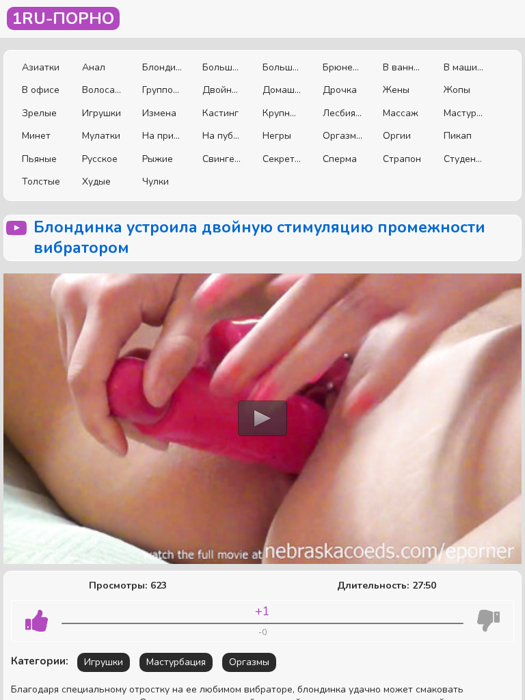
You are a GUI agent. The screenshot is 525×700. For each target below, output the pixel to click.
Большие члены (282, 67)
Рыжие (157, 158)
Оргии (397, 135)
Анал (93, 67)
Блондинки (162, 67)
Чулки (155, 181)
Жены (396, 89)
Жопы (457, 89)
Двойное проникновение (222, 89)
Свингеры (222, 158)
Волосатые (102, 89)
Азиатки (40, 67)
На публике (222, 135)
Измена (159, 113)
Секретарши (282, 158)
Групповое (162, 89)
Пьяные (39, 158)
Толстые (41, 181)
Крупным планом (282, 113)
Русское (100, 158)
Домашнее (282, 89)
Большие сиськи (222, 67)
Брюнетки (342, 67)
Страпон (402, 158)
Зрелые (39, 113)
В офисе (40, 89)
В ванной (402, 67)
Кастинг (220, 113)
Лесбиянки (342, 113)
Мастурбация (463, 113)
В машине (463, 67)
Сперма (340, 158)
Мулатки (101, 135)
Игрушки (101, 113)
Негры (276, 135)
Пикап (458, 135)
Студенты (463, 158)
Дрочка (340, 89)
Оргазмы (342, 135)
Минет (36, 135)
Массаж (400, 113)
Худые (96, 181)
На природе (162, 135)
